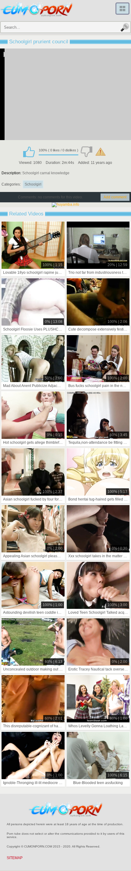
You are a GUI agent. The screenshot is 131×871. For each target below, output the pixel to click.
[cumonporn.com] (36, 10)
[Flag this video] (100, 151)
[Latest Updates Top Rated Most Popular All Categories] (122, 8)
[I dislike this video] (86, 151)
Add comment (115, 197)
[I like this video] (29, 151)
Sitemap (15, 858)
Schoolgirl (33, 184)
